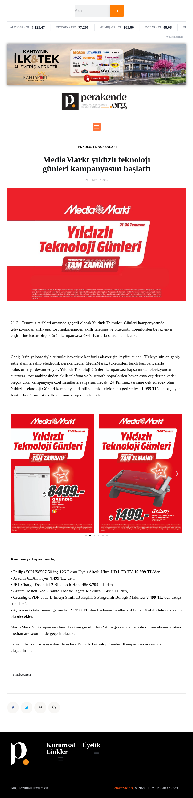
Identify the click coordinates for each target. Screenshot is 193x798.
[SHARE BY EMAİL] (40, 707)
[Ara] (117, 11)
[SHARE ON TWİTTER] (26, 707)
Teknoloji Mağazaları (96, 147)
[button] (97, 127)
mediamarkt (22, 674)
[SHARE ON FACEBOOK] (13, 707)
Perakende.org (123, 788)
